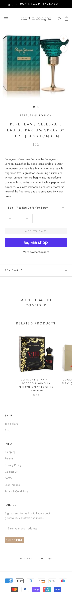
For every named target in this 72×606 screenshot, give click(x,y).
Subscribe (14, 540)
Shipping (10, 452)
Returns (9, 458)
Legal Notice (12, 485)
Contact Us (11, 472)
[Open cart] (66, 19)
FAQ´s (8, 478)
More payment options (36, 252)
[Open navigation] (6, 18)
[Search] (59, 18)
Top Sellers (11, 424)
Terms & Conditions (16, 491)
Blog (7, 430)
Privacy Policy (13, 465)
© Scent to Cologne (36, 558)
